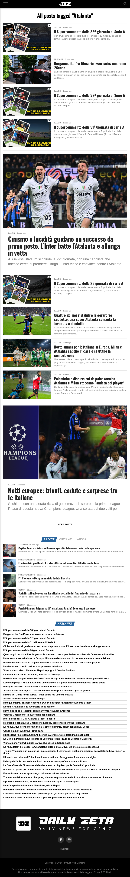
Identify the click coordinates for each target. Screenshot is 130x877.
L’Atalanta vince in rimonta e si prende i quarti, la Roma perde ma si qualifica (45, 793)
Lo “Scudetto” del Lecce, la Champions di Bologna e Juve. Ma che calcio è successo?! (51, 746)
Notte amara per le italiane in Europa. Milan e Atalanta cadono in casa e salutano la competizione (56, 658)
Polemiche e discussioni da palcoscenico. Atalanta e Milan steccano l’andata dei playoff (51, 662)
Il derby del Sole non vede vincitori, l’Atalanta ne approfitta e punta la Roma (45, 761)
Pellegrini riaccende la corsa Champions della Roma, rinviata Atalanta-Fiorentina (47, 789)
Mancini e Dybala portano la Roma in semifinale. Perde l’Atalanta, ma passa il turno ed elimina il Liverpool (61, 769)
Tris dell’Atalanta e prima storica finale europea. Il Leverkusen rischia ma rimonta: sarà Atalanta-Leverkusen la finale (64, 752)
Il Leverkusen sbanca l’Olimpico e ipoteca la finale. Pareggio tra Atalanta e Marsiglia (49, 757)
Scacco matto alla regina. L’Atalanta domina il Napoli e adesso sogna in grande (46, 690)
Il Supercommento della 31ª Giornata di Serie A (29, 642)
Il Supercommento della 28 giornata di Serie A (28, 650)
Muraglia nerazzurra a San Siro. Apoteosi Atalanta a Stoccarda (37, 686)
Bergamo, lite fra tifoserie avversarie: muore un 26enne (33, 634)
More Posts (65, 524)
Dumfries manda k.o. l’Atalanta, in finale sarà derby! (31, 674)
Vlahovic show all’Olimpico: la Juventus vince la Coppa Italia (36, 743)
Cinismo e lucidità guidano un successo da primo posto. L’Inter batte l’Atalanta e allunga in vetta (56, 646)
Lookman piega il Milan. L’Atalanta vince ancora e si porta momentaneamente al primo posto (54, 682)
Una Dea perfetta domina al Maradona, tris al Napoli (31, 785)
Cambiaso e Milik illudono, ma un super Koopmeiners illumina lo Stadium (43, 797)
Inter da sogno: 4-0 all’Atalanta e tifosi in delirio (29, 718)
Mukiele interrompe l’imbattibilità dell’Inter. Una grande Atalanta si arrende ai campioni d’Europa (56, 678)
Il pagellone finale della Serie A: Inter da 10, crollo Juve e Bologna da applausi (46, 734)
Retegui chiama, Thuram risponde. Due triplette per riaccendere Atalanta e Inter (47, 702)
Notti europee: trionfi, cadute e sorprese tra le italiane (32, 666)
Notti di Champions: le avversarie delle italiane (29, 706)
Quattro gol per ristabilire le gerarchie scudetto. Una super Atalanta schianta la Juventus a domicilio (58, 654)
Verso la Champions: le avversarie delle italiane (29, 714)
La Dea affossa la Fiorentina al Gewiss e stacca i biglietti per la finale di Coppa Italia (49, 765)
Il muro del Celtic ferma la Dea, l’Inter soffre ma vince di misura (38, 694)
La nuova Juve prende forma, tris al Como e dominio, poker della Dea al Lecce (46, 726)
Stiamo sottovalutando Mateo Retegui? (24, 698)
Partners (65, 848)
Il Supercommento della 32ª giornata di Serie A (29, 638)
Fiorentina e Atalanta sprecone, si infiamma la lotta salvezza (36, 773)
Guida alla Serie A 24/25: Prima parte (23, 730)
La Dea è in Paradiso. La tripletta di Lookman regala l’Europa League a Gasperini (47, 738)
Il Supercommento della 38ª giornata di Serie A (29, 630)
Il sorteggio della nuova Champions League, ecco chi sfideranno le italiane (44, 722)
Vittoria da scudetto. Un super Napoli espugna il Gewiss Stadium (39, 670)
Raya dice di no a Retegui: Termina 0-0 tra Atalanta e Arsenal (36, 710)
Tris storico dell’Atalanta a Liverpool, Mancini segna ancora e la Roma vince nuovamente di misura (57, 777)
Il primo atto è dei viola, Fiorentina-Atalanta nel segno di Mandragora (41, 781)
